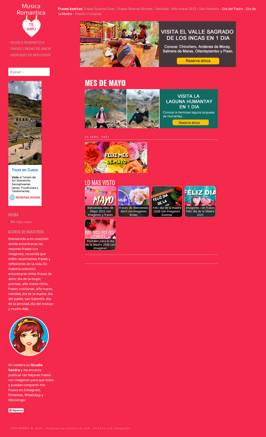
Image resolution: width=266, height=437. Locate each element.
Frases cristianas (88, 13)
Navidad (162, 8)
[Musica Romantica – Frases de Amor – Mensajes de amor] (31, 37)
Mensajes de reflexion (30, 55)
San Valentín (209, 8)
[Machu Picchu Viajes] (158, 65)
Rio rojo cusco (21, 221)
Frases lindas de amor (30, 48)
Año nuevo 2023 (183, 8)
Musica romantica (27, 42)
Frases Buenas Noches (135, 8)
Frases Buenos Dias (99, 8)
